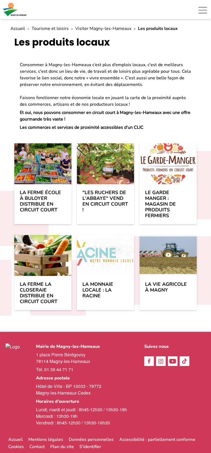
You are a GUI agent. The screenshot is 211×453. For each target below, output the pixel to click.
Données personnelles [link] (91, 440)
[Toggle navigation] (202, 10)
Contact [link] (37, 447)
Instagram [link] (161, 361)
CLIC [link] (138, 127)
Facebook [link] (149, 361)
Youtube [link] (172, 361)
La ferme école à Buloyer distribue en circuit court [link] (40, 201)
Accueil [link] (17, 28)
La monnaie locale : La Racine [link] (97, 290)
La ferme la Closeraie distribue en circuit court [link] (38, 292)
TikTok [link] (184, 361)
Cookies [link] (16, 447)
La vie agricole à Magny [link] (166, 287)
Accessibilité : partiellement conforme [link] (157, 440)
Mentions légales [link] (45, 440)
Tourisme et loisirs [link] (50, 28)
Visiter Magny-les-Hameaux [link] (103, 28)
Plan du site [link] (62, 447)
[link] (15, 9)
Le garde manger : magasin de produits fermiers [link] (160, 204)
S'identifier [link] (90, 447)
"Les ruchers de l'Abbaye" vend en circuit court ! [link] (105, 201)
